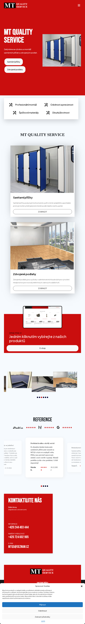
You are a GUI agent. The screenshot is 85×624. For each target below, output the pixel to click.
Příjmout (42, 605)
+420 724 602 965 (18, 537)
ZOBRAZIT (42, 212)
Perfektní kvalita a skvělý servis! (43, 443)
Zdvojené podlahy (15, 69)
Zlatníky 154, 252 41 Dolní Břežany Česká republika (15, 516)
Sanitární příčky (13, 62)
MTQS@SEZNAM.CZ (18, 547)
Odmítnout (42, 611)
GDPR (43, 621)
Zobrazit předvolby (42, 617)
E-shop (43, 348)
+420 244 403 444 (18, 527)
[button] (82, 586)
